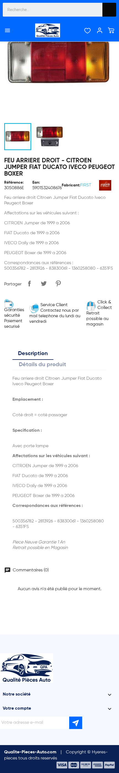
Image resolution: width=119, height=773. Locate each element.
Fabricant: (71, 185)
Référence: (14, 182)
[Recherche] (109, 10)
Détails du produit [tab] (42, 365)
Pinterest (58, 283)
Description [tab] (33, 353)
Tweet (43, 283)
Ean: (36, 182)
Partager (29, 283)
